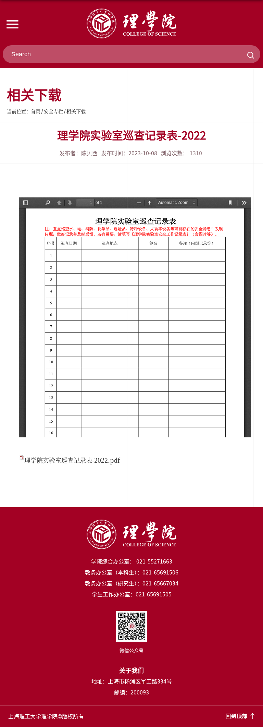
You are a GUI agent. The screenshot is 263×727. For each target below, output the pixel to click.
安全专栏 (53, 111)
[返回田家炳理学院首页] (131, 23)
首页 (35, 111)
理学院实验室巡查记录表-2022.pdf (72, 460)
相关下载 (76, 111)
